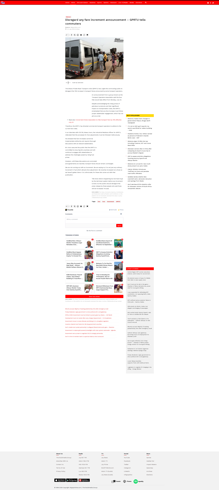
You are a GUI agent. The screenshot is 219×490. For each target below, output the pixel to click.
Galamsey (150, 468)
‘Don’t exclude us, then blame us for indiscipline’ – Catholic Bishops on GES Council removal (139, 321)
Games (149, 457)
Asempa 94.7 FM (84, 468)
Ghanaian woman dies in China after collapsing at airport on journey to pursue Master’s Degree (140, 151)
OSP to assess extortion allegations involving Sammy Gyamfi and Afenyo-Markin (139, 158)
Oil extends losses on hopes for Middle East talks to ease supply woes (139, 279)
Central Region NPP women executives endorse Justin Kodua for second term (139, 273)
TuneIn (118, 481)
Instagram (127, 468)
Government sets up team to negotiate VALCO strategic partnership (84, 333)
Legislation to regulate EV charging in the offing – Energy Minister (140, 369)
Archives (149, 471)
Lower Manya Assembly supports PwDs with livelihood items (138, 362)
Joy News (104, 457)
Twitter (126, 464)
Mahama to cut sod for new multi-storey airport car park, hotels (139, 165)
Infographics (128, 475)
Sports (99, 2)
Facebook (127, 461)
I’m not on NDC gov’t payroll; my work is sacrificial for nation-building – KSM (140, 128)
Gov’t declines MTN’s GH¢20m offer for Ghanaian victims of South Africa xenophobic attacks (140, 186)
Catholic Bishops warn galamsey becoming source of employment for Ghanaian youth (138, 335)
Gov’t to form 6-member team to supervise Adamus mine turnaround (84, 336)
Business (92, 2)
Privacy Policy (60, 471)
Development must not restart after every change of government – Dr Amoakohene (88, 318)
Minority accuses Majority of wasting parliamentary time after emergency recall (86, 309)
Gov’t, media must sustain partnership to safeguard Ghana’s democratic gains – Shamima (89, 327)
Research (113, 2)
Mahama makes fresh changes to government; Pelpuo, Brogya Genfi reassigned (139, 121)
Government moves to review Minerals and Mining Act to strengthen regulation (87, 321)
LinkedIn (127, 471)
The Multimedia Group (63, 457)
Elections (139, 2)
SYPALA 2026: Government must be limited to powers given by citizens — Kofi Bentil (88, 315)
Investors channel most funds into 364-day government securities (83, 324)
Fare (99, 201)
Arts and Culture (82, 2)
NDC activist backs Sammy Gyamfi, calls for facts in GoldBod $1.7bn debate (139, 314)
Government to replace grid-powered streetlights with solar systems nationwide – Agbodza (90, 330)
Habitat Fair (150, 461)
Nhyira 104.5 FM (84, 475)
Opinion (106, 2)
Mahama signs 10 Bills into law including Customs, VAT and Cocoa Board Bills (139, 143)
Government (110, 201)
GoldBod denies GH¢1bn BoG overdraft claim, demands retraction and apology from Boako (140, 179)
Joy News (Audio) (107, 475)
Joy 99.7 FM (83, 457)
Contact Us (59, 464)
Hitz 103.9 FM (83, 464)
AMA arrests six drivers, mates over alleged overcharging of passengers (138, 308)
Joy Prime (104, 464)
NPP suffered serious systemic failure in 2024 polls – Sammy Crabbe (139, 302)
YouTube (127, 457)
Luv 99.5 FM (83, 471)
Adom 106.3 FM (84, 461)
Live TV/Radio (123, 2)
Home (67, 2)
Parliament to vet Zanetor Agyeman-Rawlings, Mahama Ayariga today (138, 350)
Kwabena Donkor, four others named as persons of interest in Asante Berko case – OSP (140, 136)
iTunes (128, 481)
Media (132, 2)
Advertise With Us (62, 461)
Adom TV (104, 461)
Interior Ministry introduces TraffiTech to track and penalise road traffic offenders (138, 171)
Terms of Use (60, 468)
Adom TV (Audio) (107, 471)
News (73, 2)
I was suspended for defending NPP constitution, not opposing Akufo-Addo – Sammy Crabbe (140, 295)
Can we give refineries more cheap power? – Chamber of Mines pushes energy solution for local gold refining (138, 343)
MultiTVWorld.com (107, 468)
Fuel (103, 201)
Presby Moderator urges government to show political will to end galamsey (85, 312)
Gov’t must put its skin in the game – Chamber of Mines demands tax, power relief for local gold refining (139, 287)
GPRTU (118, 201)
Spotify (140, 481)
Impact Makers (151, 464)
